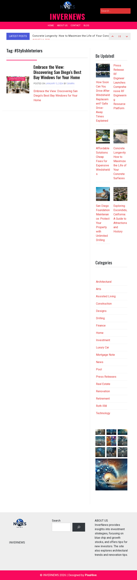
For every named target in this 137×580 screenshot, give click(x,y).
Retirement (103, 398)
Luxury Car (102, 347)
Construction (16, 79)
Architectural (103, 281)
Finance (101, 325)
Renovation (103, 391)
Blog (86, 25)
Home (51, 25)
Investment (103, 340)
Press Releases (106, 376)
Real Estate (103, 384)
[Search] (78, 527)
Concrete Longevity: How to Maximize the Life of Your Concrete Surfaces (79, 37)
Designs (101, 311)
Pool (99, 369)
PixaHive (91, 575)
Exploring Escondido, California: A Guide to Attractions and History (120, 218)
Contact (75, 25)
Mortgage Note (105, 354)
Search (56, 520)
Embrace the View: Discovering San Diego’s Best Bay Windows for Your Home (57, 72)
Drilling (100, 318)
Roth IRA (101, 406)
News (99, 362)
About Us (62, 25)
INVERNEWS (67, 16)
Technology (103, 413)
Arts (98, 289)
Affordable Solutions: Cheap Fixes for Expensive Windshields (103, 161)
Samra (71, 83)
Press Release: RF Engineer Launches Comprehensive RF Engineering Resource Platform (119, 87)
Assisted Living (106, 296)
